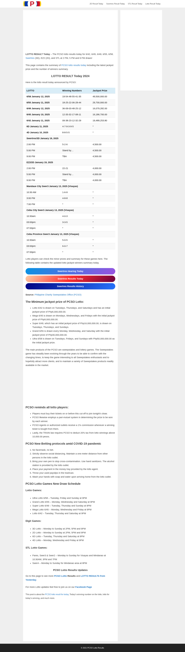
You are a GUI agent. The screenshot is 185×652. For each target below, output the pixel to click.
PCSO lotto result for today (57, 594)
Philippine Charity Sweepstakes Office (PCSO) (58, 294)
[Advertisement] (70, 34)
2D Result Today (96, 4)
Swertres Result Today (115, 4)
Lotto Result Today (153, 4)
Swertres (30, 58)
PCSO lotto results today (73, 65)
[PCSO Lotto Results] (33, 4)
